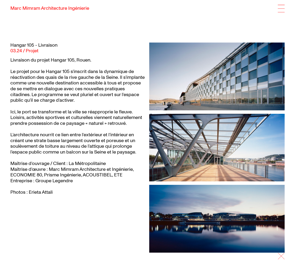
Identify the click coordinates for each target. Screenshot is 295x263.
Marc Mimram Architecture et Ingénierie (91, 169)
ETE (118, 175)
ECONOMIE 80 (26, 175)
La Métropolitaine (87, 163)
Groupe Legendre (54, 180)
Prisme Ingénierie (62, 175)
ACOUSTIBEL (97, 175)
